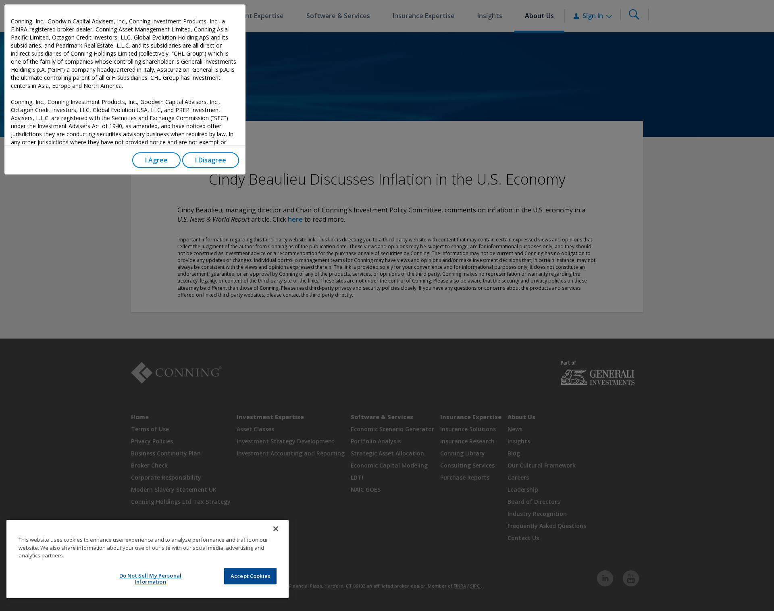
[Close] (276, 529)
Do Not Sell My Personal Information (150, 579)
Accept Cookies (250, 576)
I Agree (156, 160)
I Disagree (210, 160)
